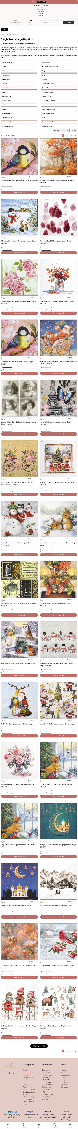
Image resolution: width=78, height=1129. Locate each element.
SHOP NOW (41, 2)
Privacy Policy (47, 1075)
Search (68, 22)
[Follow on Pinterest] (13, 1073)
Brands (41, 13)
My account (65, 1082)
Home (3, 35)
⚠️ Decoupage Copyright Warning (47, 1096)
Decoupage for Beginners (41, 5)
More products (39, 1046)
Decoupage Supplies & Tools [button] (27, 55)
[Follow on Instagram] (10, 1073)
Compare (64, 1087)
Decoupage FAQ (41, 9)
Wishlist (64, 1085)
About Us (45, 1090)
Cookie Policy (47, 1087)
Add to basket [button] (19, 192)
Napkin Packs (28, 1077)
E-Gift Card (41, 15)
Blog (41, 7)
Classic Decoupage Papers (27, 1082)
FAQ (43, 1092)
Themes (41, 11)
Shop (63, 1072)
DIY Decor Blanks (29, 1090)
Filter (4, 29)
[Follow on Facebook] (7, 1073)
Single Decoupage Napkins (27, 1072)
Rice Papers (27, 1087)
